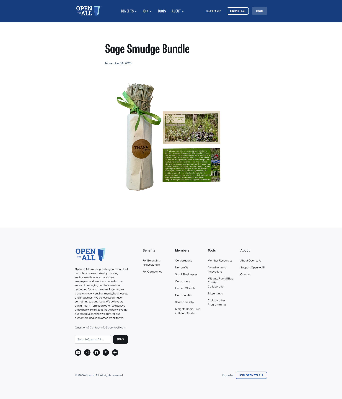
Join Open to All (251, 375)
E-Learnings (215, 293)
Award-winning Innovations (217, 269)
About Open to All (251, 260)
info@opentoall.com (113, 327)
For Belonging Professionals (151, 262)
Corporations (183, 260)
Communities (184, 295)
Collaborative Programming (217, 302)
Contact (245, 274)
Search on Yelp (184, 302)
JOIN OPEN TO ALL (237, 11)
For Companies (152, 271)
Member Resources (220, 260)
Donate (227, 375)
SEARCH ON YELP (213, 11)
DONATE (259, 11)
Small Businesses (186, 274)
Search (120, 339)
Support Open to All (252, 267)
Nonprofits (181, 267)
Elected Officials (185, 288)
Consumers (182, 281)
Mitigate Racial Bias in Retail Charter (187, 311)
